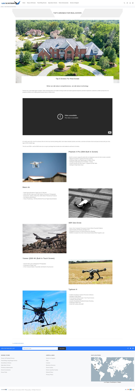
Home (23, 2)
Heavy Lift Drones (31, 2)
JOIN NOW (61, 348)
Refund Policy (49, 372)
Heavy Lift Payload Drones (7, 358)
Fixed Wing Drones (42, 2)
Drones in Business (19, 343)
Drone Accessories (5, 370)
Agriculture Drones (52, 2)
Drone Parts (4, 372)
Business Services (50, 365)
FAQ (47, 360)
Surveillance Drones (6, 362)
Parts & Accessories (63, 2)
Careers (48, 362)
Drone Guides (49, 367)
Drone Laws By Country (52, 370)
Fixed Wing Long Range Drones (9, 360)
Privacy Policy (49, 374)
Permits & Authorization (7, 367)
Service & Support (74, 2)
